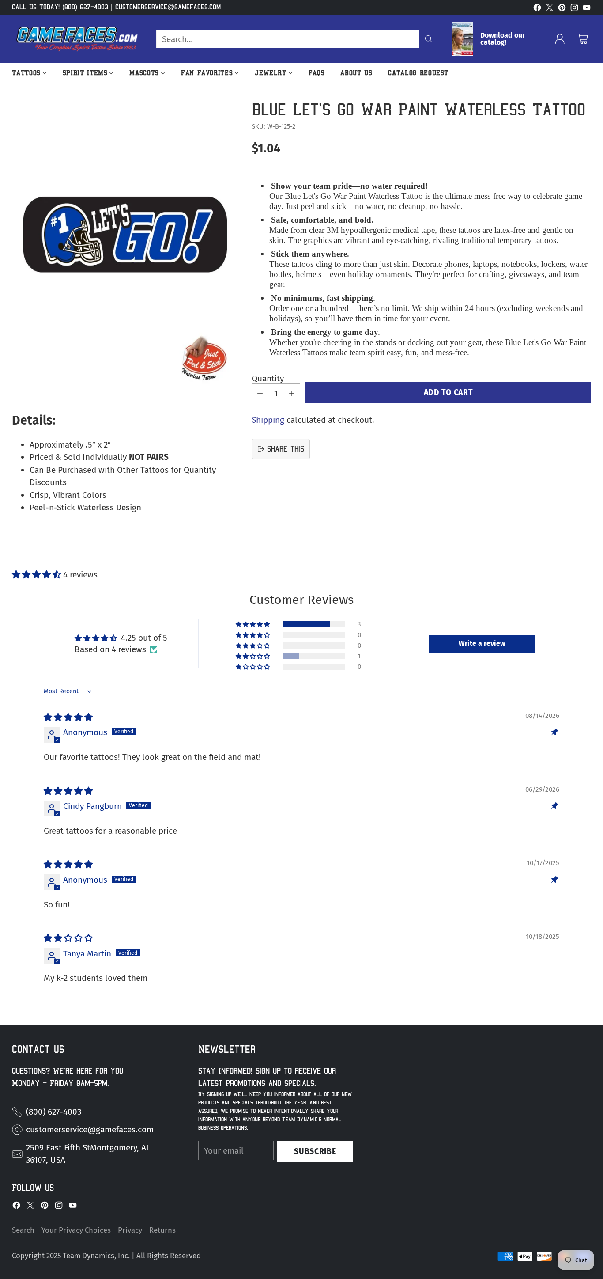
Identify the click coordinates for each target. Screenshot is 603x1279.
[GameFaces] (77, 39)
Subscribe (315, 1151)
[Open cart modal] (582, 38)
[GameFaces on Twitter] (549, 9)
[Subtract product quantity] (260, 392)
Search (23, 1230)
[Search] (428, 39)
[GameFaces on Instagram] (574, 9)
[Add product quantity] (292, 392)
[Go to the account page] (559, 38)
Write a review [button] (482, 643)
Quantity (268, 378)
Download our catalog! (502, 39)
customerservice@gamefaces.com (168, 7)
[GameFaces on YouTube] (586, 9)
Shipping (268, 419)
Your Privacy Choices (76, 1230)
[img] (68, 717)
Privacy (130, 1230)
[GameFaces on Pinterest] (562, 9)
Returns (162, 1230)
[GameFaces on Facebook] (537, 9)
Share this (285, 448)
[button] (37, 574)
